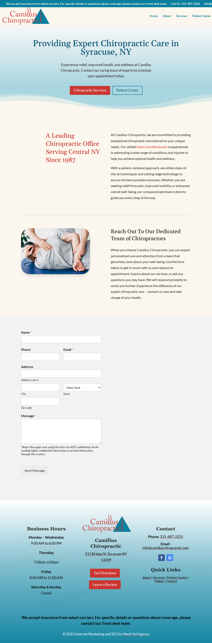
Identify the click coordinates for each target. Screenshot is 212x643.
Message (28, 416)
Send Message (34, 470)
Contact (171, 581)
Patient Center (127, 90)
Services (181, 16)
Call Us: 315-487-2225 (185, 3)
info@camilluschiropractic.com (165, 548)
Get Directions (105, 573)
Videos (159, 581)
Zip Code (26, 407)
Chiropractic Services (90, 90)
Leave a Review (105, 584)
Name (26, 332)
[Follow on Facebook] (161, 557)
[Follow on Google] (169, 557)
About (167, 16)
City (23, 394)
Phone (27, 349)
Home (154, 16)
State (66, 394)
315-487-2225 (171, 536)
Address (27, 367)
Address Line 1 (30, 380)
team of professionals (152, 147)
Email (68, 349)
